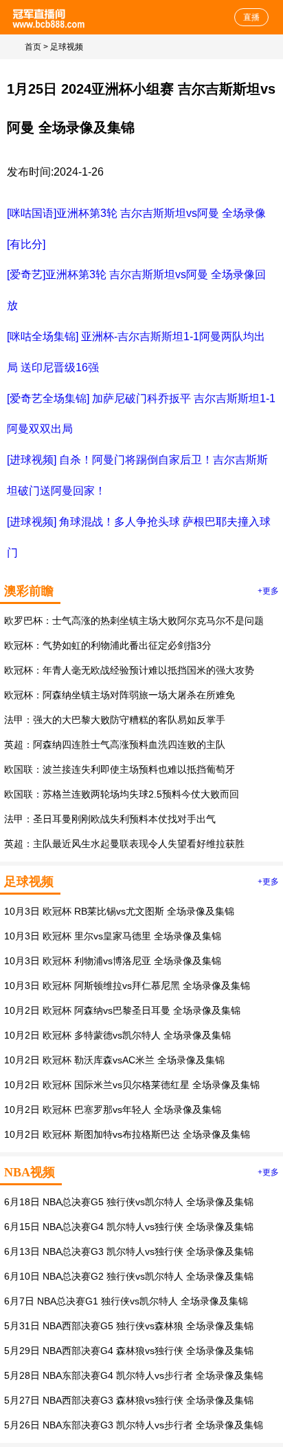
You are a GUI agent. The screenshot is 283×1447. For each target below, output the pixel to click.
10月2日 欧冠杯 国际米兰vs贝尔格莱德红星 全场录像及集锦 (132, 1084)
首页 (33, 47)
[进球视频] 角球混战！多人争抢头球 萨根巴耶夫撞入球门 (139, 537)
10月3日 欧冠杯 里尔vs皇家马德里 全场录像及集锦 (112, 935)
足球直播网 (50, 17)
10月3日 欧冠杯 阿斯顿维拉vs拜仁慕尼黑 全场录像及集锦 (127, 985)
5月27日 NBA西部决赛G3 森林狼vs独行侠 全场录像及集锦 (128, 1400)
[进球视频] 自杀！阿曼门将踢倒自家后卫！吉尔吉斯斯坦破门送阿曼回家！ (137, 475)
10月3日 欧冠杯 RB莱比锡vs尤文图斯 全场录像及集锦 (119, 911)
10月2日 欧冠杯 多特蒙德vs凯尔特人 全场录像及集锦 (117, 1035)
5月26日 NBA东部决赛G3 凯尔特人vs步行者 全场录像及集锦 (133, 1424)
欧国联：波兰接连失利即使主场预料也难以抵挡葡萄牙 (119, 769)
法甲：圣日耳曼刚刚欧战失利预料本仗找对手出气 (110, 818)
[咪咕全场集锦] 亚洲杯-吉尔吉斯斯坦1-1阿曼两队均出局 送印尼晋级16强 (136, 352)
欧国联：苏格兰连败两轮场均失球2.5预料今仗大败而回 (121, 794)
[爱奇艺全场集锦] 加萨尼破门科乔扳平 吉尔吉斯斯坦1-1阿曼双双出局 (141, 414)
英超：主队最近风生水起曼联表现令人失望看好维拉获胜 (124, 843)
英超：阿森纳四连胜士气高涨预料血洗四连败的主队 (114, 744)
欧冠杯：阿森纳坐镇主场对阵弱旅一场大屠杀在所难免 (119, 694)
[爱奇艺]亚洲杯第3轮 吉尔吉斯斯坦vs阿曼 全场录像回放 (136, 290)
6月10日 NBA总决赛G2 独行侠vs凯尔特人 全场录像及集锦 (128, 1276)
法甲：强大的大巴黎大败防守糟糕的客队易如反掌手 (114, 719)
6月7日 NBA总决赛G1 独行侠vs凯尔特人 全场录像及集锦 (126, 1301)
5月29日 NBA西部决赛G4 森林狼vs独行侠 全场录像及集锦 (128, 1350)
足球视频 (66, 47)
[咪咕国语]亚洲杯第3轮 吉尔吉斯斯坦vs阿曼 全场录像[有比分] (136, 228)
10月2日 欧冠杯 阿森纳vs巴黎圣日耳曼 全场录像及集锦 (122, 1010)
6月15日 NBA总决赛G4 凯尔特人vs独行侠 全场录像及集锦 (128, 1226)
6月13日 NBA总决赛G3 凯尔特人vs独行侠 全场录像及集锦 (128, 1251)
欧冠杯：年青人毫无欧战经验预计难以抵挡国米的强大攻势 (129, 670)
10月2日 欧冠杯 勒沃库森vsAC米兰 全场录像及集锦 (114, 1059)
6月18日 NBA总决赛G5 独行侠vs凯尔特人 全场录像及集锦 (128, 1201)
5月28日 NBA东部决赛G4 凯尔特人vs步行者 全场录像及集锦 (133, 1375)
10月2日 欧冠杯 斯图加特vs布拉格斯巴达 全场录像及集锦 (127, 1134)
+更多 (268, 591)
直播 (251, 17)
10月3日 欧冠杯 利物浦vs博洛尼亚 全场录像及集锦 (112, 960)
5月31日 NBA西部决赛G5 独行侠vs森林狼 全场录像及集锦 (128, 1325)
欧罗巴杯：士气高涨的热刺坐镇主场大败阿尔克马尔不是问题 (134, 620)
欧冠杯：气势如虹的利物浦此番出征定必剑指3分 (108, 645)
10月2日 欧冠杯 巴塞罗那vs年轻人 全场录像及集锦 (112, 1109)
